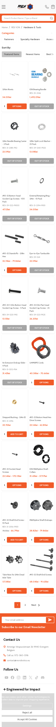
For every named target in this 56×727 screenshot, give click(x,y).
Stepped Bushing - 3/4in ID (14, 417)
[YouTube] (6, 677)
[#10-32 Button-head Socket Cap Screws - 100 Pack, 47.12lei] (14, 181)
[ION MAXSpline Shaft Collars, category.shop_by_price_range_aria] (42, 454)
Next (34, 605)
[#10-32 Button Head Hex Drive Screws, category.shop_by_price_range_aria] (42, 402)
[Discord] (43, 677)
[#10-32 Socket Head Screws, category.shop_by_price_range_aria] (14, 454)
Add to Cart (16, 434)
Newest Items (33, 54)
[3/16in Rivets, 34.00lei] (14, 74)
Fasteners (9, 39)
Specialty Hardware (30, 39)
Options (16, 106)
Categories (8, 33)
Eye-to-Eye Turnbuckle (40, 253)
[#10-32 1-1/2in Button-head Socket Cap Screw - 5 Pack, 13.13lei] (14, 290)
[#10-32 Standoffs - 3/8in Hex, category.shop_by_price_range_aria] (14, 238)
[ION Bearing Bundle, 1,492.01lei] (42, 74)
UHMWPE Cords (37, 362)
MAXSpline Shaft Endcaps (41, 520)
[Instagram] (19, 677)
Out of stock (41, 106)
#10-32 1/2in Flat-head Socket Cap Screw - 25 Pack (40, 308)
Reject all (27, 712)
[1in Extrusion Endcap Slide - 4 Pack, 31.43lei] (14, 348)
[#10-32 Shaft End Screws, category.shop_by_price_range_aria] (42, 559)
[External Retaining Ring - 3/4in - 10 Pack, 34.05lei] (42, 181)
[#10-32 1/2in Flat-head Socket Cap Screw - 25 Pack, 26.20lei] (42, 290)
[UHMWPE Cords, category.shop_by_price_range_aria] (42, 348)
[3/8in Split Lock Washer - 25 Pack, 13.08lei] (42, 126)
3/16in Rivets (7, 89)
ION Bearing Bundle (38, 89)
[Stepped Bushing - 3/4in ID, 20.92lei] (14, 402)
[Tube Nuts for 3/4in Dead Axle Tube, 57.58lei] (14, 559)
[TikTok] (37, 677)
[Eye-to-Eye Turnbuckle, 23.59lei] (42, 238)
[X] (31, 677)
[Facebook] (12, 677)
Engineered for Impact (23, 689)
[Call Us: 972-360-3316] (47, 7)
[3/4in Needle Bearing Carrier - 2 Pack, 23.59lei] (14, 126)
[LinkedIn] (25, 677)
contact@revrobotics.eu (18, 660)
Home (5, 27)
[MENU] (3, 7)
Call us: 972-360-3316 (17, 655)
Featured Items (11, 54)
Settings (27, 705)
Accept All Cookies (27, 719)
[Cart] (53, 7)
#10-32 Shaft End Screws (41, 574)
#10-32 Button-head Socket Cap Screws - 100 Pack (13, 198)
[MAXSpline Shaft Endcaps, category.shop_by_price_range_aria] (42, 505)
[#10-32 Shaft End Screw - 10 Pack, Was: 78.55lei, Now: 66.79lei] (14, 505)
